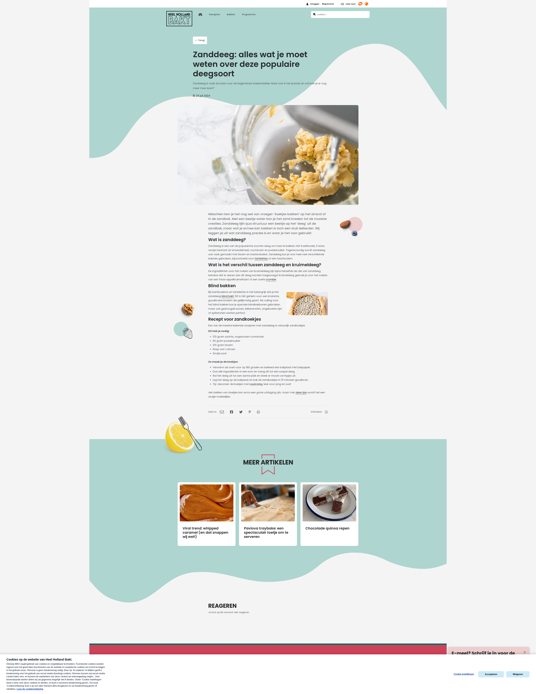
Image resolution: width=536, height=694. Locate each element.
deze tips (301, 392)
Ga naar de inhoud (268, 2)
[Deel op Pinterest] (250, 411)
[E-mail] (222, 411)
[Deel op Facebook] (231, 411)
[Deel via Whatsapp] (258, 411)
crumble (271, 279)
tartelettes (261, 258)
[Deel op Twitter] (240, 411)
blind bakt (228, 296)
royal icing (255, 384)
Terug (201, 40)
